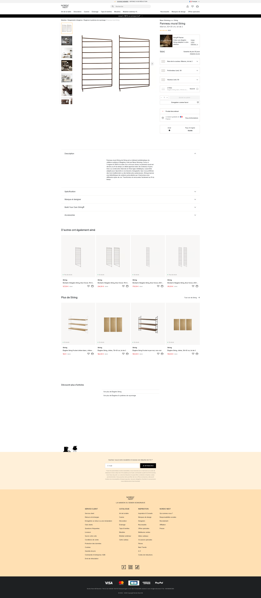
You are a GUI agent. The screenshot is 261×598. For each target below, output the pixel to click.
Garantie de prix (90, 551)
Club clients (89, 525)
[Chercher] (112, 6)
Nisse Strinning (165, 20)
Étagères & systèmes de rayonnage (95, 20)
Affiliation (163, 525)
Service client (89, 513)
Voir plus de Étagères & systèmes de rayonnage (119, 395)
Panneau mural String (113, 20)
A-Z (139, 551)
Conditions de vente (92, 540)
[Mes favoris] (192, 6)
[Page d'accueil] (65, 6)
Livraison (88, 532)
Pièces (140, 543)
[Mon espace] (187, 6)
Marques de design (179, 12)
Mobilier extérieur (125, 536)
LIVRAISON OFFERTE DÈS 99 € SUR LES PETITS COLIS (132, 1)
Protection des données (93, 543)
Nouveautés (164, 12)
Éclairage (95, 12)
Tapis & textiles (106, 12)
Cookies (88, 547)
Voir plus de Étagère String (112, 391)
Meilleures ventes (144, 532)
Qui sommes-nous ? (166, 513)
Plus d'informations (191, 118)
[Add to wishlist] (88, 286)
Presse (162, 528)
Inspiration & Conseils (145, 513)
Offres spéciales (194, 12)
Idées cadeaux (143, 536)
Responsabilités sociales (168, 517)
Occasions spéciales (145, 540)
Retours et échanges (92, 517)
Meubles (117, 12)
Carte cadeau (123, 540)
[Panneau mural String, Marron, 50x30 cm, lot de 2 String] (116, 63)
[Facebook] (123, 567)
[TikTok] (137, 567)
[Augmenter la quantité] (167, 97)
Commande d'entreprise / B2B (95, 555)
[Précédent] (79, 64)
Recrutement (164, 521)
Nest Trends (142, 547)
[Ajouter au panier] (92, 286)
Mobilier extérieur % (130, 12)
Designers (141, 521)
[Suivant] (152, 64)
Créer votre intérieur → (194, 42)
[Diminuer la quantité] (161, 97)
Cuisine (86, 12)
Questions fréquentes (92, 528)
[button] (165, 30)
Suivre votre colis (91, 536)
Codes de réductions (145, 555)
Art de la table (66, 12)
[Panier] (197, 6)
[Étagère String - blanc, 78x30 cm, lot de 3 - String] (163, 89)
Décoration (77, 12)
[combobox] (194, 1)
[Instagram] (130, 567)
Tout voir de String (190, 297)
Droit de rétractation (91, 558)
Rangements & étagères (75, 20)
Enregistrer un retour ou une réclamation (98, 521)
